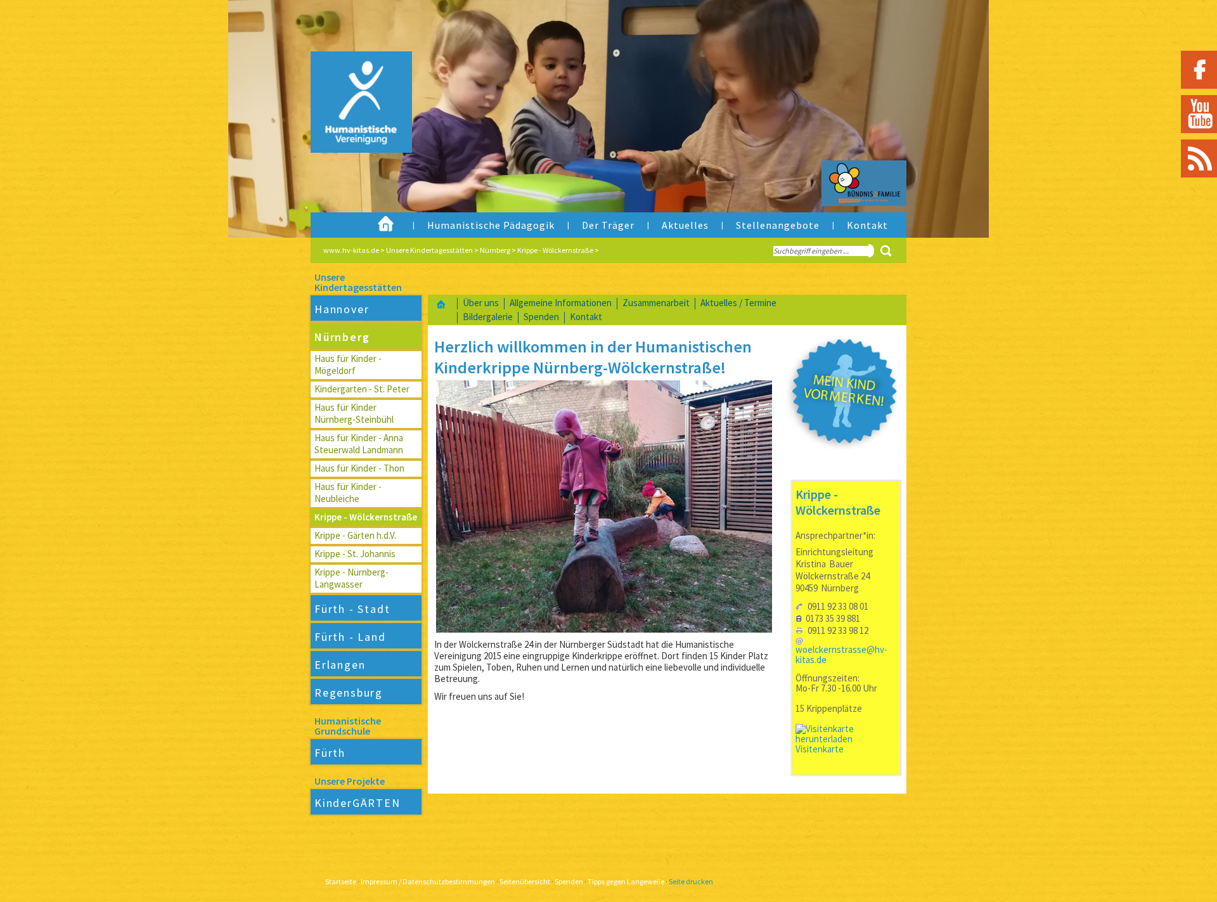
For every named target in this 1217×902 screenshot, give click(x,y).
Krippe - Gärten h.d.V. (355, 535)
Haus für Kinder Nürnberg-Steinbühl (354, 413)
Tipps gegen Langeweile (626, 881)
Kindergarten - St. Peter (361, 389)
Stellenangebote (778, 225)
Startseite (340, 881)
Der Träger (608, 225)
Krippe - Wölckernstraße (555, 250)
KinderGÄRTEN (357, 803)
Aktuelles (685, 225)
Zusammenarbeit (656, 303)
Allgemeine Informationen (561, 303)
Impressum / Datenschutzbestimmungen (428, 881)
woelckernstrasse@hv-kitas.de (841, 654)
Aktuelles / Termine (738, 303)
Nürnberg (495, 250)
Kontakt (867, 225)
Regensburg (348, 692)
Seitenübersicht (524, 881)
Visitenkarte (819, 749)
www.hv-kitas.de (351, 250)
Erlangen (339, 664)
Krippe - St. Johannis (355, 554)
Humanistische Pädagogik (491, 225)
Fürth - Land (350, 636)
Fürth (329, 752)
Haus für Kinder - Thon (359, 468)
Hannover (341, 309)
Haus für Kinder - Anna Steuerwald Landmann (358, 444)
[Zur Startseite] (351, 129)
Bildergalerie (488, 317)
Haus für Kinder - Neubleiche (348, 492)
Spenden (541, 317)
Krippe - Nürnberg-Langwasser (351, 578)
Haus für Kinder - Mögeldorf (348, 364)
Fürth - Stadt (352, 609)
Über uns (481, 303)
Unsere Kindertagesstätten (429, 250)
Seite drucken (691, 881)
